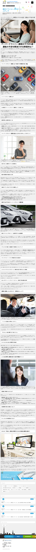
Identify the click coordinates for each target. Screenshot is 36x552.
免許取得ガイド (14, 487)
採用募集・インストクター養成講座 (23, 487)
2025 (6, 525)
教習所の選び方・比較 (6, 489)
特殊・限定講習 (23, 489)
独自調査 (28, 489)
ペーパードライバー (9, 536)
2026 (3, 525)
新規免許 (18, 536)
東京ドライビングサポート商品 (15, 489)
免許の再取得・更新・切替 (6, 487)
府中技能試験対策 (28, 536)
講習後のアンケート (6, 491)
